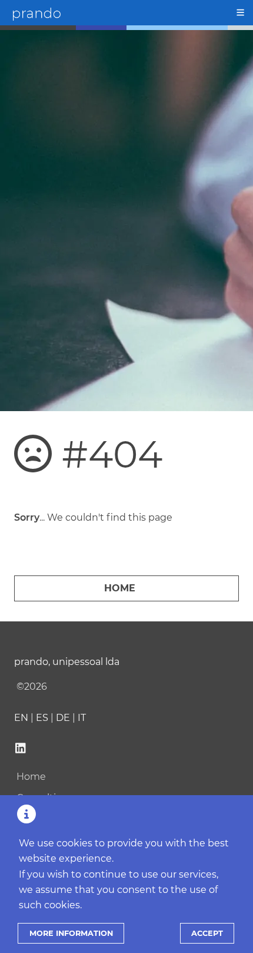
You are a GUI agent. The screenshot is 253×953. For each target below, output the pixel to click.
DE (63, 717)
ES (42, 717)
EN (21, 717)
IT (82, 717)
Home (119, 588)
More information (71, 933)
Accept (207, 933)
